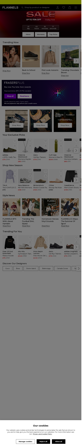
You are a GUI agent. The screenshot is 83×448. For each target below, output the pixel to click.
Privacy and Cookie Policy (42, 434)
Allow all (58, 442)
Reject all (43, 442)
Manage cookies (25, 442)
